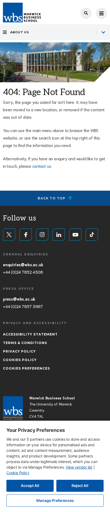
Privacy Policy (19, 351)
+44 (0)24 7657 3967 (23, 306)
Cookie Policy (17, 472)
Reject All (80, 485)
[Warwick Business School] (22, 12)
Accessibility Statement (30, 334)
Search (86, 13)
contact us (41, 166)
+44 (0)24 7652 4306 (23, 272)
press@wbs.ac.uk (19, 298)
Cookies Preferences (26, 368)
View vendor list (79, 467)
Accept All (30, 485)
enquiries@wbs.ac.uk (23, 264)
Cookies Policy (20, 360)
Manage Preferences (55, 500)
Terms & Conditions (25, 343)
